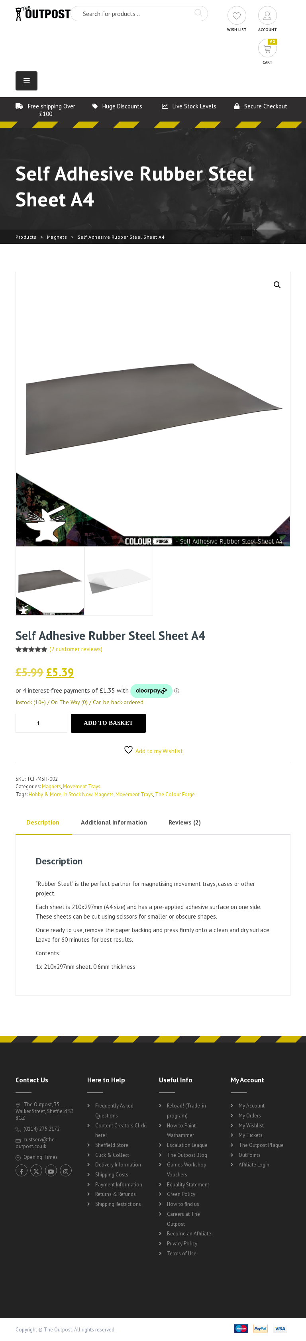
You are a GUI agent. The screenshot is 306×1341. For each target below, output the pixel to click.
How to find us (183, 1204)
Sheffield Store (111, 1145)
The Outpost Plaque (261, 1145)
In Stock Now (77, 794)
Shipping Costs (111, 1174)
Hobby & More (45, 794)
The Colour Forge (175, 794)
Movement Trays (81, 786)
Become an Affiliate (189, 1233)
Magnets (57, 237)
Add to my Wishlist (159, 751)
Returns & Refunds (115, 1194)
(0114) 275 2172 (41, 1128)
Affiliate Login (254, 1164)
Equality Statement (188, 1184)
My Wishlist (251, 1125)
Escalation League (187, 1145)
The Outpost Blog (187, 1155)
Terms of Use (181, 1253)
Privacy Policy (182, 1243)
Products (26, 237)
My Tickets (251, 1135)
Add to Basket (108, 723)
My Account (252, 1105)
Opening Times (40, 1157)
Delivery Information (118, 1164)
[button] (277, 285)
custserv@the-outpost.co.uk (36, 1143)
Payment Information (118, 1184)
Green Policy (181, 1194)
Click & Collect (112, 1155)
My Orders (250, 1115)
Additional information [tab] (114, 822)
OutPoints (250, 1155)
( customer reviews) (75, 649)
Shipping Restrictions (118, 1204)
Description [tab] (42, 822)
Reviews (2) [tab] (185, 822)
